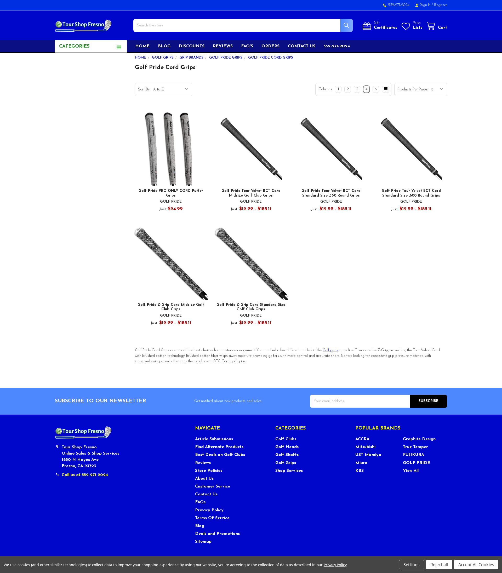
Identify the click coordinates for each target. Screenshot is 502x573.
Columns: (325, 89)
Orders (270, 46)
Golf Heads (287, 447)
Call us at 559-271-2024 (85, 475)
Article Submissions (214, 439)
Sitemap (203, 542)
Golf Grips (285, 463)
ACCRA (362, 439)
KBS (359, 471)
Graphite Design (419, 439)
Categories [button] (74, 46)
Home (142, 46)
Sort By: (144, 89)
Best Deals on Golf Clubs (220, 455)
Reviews (223, 46)
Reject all (439, 565)
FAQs (200, 502)
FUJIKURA (413, 455)
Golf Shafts (287, 455)
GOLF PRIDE (416, 463)
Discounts (191, 46)
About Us (204, 479)
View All (411, 471)
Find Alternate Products (219, 447)
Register (440, 5)
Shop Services (289, 471)
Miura (361, 463)
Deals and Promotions (217, 534)
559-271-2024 (337, 46)
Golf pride (330, 350)
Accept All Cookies (476, 565)
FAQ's (247, 46)
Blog (164, 46)
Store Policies (208, 471)
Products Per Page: (412, 89)
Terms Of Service (212, 518)
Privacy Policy (209, 510)
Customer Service (212, 486)
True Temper (415, 447)
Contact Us (206, 494)
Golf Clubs (285, 439)
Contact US (301, 46)
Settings (411, 565)
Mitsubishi (365, 447)
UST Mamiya (368, 455)
